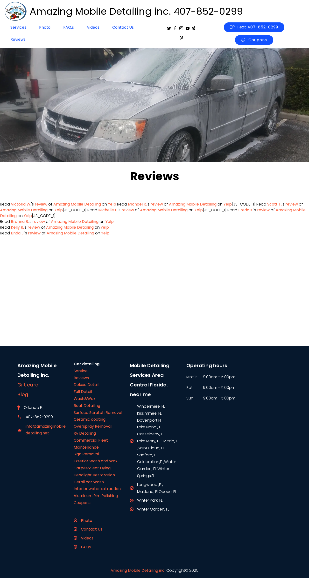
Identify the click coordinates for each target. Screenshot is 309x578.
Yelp (112, 204)
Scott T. (274, 204)
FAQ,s (68, 27)
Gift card (28, 384)
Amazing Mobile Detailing (77, 204)
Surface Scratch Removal (98, 412)
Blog (25, 394)
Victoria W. (21, 204)
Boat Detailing (87, 405)
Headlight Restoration (94, 475)
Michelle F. (108, 210)
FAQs (86, 547)
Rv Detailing (85, 433)
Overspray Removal (93, 426)
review (41, 204)
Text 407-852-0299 (257, 27)
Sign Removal (86, 454)
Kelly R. (17, 227)
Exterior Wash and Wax (95, 461)
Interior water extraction (97, 489)
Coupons (257, 40)
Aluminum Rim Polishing (96, 495)
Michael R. (137, 204)
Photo (44, 27)
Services (18, 27)
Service (81, 371)
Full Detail (83, 391)
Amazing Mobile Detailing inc (138, 570)
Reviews (18, 39)
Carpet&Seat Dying (92, 468)
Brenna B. (20, 221)
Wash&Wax (84, 398)
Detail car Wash (89, 482)
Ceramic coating (89, 419)
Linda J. (17, 233)
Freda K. (245, 210)
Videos (93, 27)
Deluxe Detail (86, 384)
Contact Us (123, 27)
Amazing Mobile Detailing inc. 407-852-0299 (136, 11)
